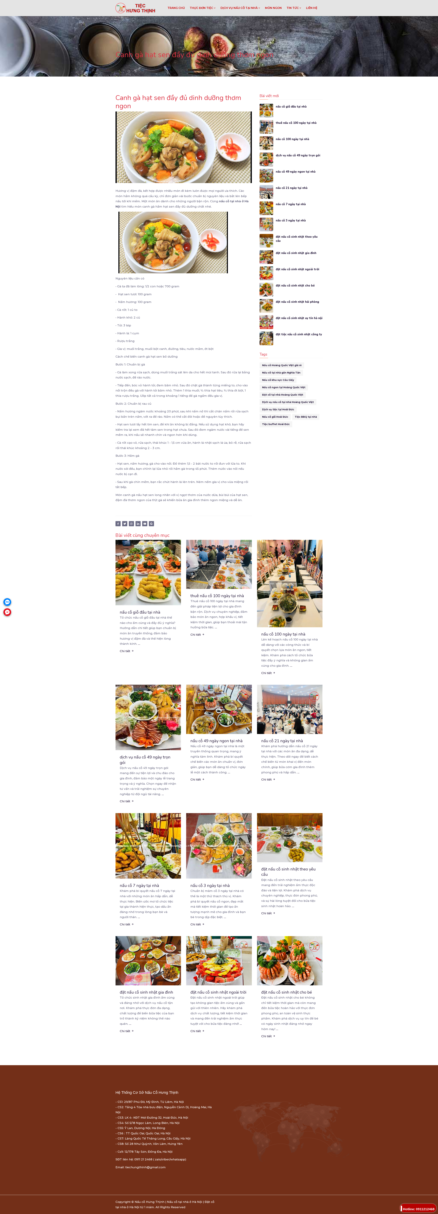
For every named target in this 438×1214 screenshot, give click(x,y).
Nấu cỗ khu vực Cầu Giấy (278, 380)
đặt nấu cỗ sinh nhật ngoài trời (297, 269)
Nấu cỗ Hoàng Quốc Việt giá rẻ (282, 365)
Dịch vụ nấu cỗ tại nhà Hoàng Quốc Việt (288, 402)
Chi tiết (125, 651)
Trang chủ (176, 8)
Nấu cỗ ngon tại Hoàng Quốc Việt (283, 387)
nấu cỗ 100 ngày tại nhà (292, 139)
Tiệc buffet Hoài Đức (276, 424)
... (139, 643)
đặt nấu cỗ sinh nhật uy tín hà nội (299, 318)
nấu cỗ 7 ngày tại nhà (291, 204)
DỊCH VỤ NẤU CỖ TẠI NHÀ (239, 8)
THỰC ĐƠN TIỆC (202, 8)
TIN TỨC (293, 8)
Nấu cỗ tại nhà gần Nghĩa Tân (281, 372)
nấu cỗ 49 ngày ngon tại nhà (295, 172)
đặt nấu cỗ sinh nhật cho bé (295, 286)
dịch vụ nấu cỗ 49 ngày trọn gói (298, 155)
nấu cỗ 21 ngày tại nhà (291, 188)
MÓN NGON (273, 8)
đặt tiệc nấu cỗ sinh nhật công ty (299, 334)
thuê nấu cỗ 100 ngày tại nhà (296, 123)
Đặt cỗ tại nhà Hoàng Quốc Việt (282, 394)
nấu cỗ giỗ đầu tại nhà (291, 107)
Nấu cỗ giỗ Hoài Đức (275, 416)
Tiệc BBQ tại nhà (306, 416)
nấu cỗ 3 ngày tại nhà (291, 220)
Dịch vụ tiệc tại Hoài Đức (278, 409)
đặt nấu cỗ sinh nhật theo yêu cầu (297, 239)
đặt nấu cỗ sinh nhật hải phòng (297, 302)
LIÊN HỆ (311, 8)
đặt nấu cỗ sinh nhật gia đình (296, 253)
